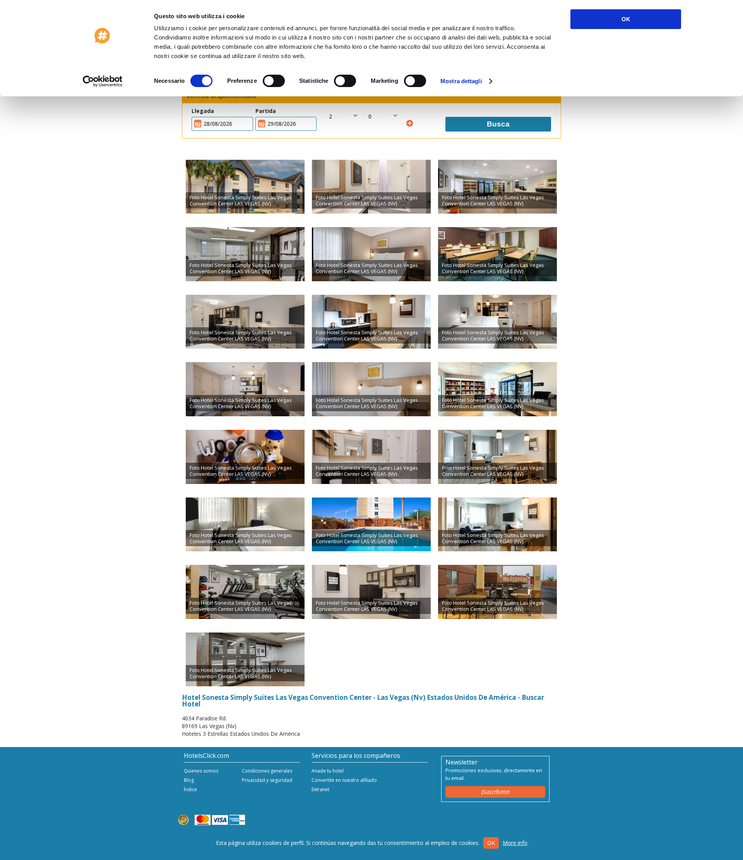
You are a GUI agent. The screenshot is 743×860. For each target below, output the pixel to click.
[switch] (274, 81)
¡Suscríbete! (495, 791)
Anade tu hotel (328, 771)
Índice (190, 789)
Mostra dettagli (461, 81)
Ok (491, 842)
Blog (189, 780)
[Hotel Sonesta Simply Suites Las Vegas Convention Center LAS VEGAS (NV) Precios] (245, 187)
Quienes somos (201, 771)
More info (515, 842)
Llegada (203, 111)
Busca (498, 124)
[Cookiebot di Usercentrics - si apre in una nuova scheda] (103, 81)
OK (625, 19)
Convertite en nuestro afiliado (344, 780)
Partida (265, 111)
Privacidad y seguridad (267, 780)
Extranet (320, 789)
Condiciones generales (267, 771)
